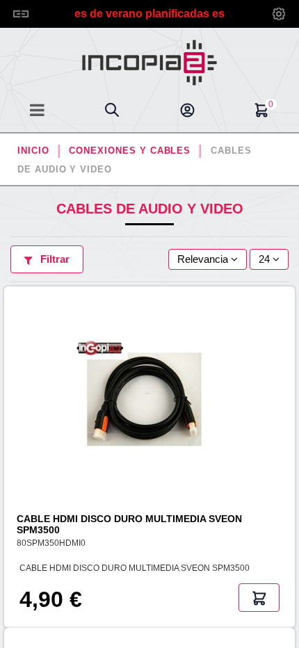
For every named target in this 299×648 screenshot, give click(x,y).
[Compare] (287, 336)
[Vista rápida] (287, 361)
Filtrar (54, 259)
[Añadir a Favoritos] (287, 311)
